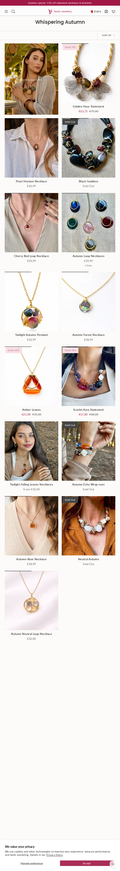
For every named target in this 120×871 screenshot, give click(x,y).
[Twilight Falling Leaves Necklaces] (31, 451)
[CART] (113, 11)
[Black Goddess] (88, 147)
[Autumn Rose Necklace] (31, 525)
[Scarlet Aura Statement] (88, 376)
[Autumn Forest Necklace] (88, 301)
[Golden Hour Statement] (88, 73)
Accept (87, 863)
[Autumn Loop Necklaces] (88, 222)
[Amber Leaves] (31, 376)
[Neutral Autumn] (88, 525)
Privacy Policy (54, 854)
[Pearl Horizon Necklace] (31, 147)
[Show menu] (6, 11)
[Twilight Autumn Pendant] (31, 301)
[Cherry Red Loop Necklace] (31, 222)
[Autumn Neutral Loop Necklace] (31, 600)
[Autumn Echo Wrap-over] (88, 451)
